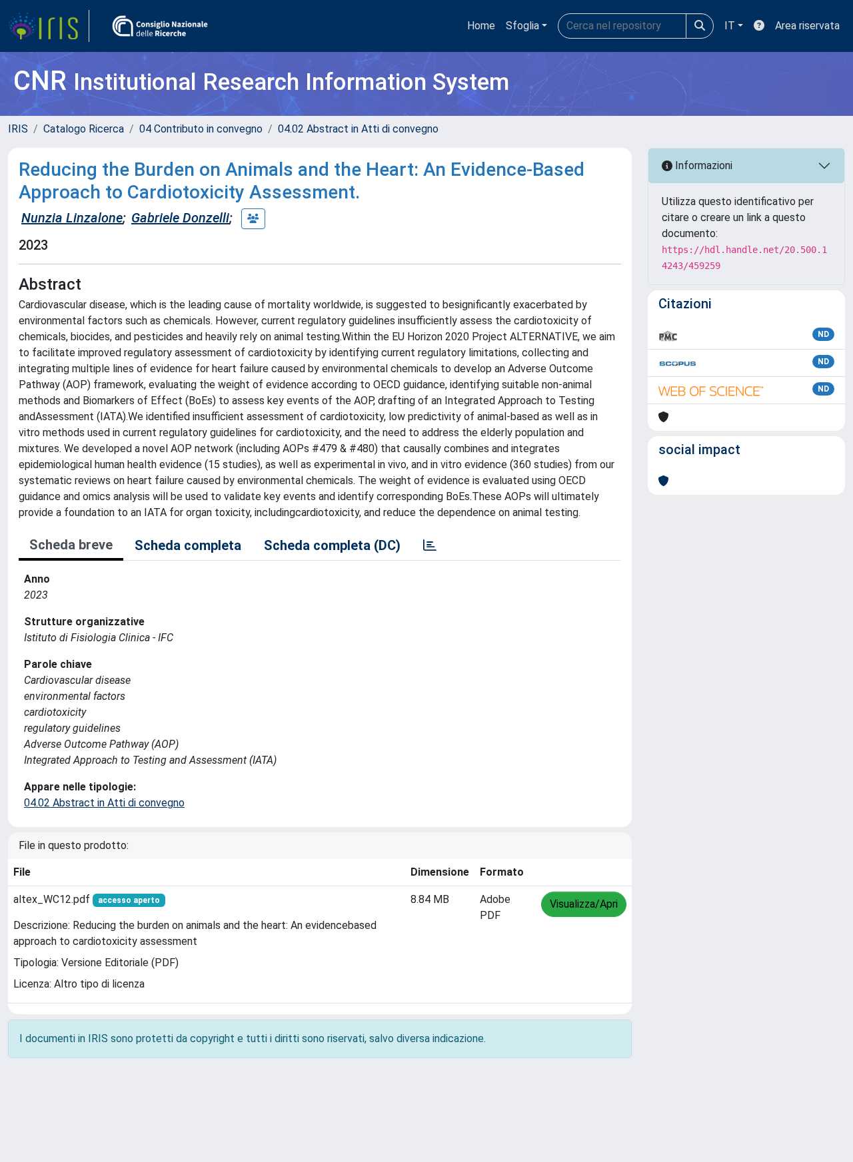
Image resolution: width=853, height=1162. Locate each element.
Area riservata (807, 25)
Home (481, 25)
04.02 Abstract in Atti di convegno (358, 129)
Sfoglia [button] (522, 25)
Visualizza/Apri (584, 904)
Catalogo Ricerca (83, 129)
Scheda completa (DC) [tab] (332, 545)
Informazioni (702, 165)
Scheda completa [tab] (188, 545)
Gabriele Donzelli (180, 218)
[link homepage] (48, 26)
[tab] (430, 545)
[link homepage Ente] (160, 26)
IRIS (18, 129)
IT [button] (729, 25)
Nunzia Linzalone (72, 218)
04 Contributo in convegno (201, 129)
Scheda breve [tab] (71, 545)
